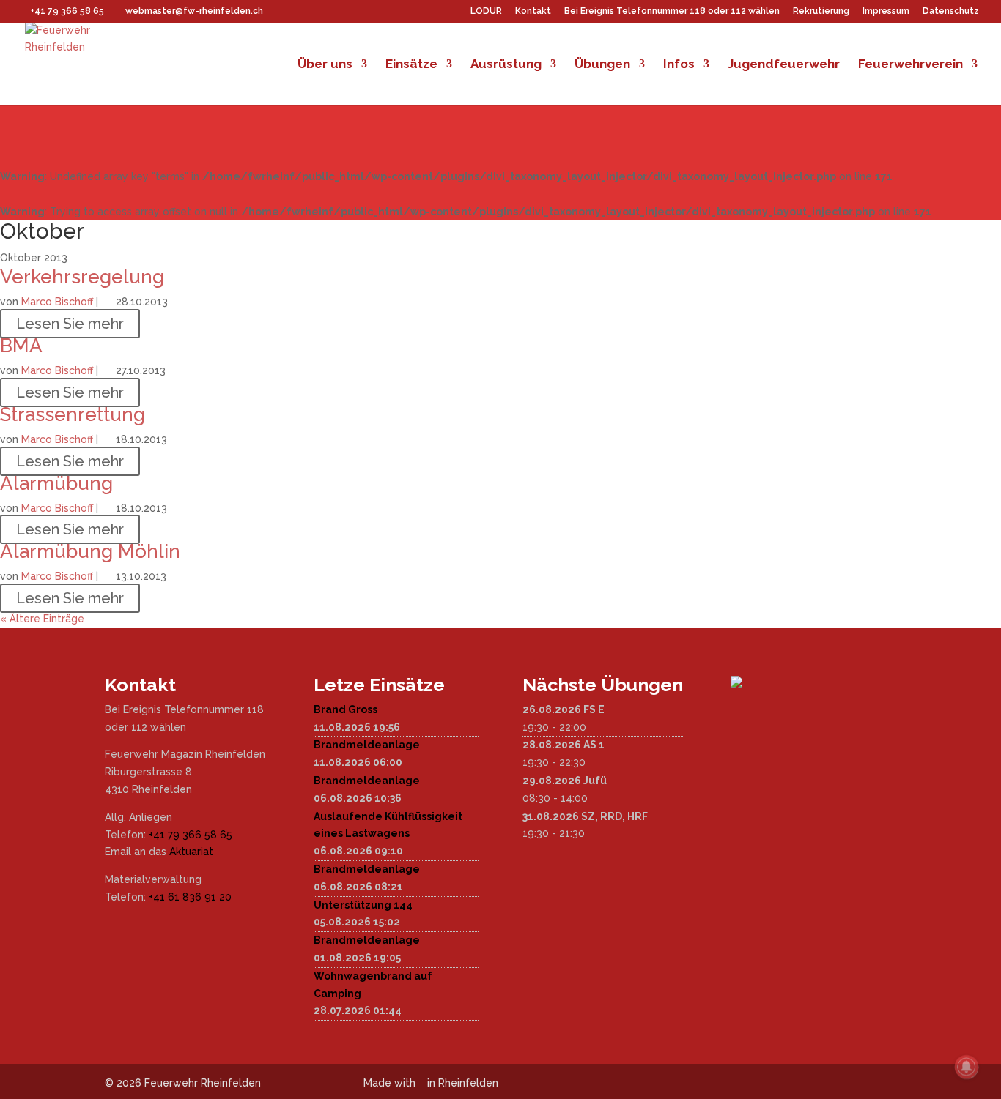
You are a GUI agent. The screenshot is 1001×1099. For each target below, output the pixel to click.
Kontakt (533, 11)
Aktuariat (191, 851)
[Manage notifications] (966, 1066)
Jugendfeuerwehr (784, 65)
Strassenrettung (72, 414)
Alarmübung (56, 483)
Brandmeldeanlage (367, 744)
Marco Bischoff (57, 302)
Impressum (886, 11)
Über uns (325, 65)
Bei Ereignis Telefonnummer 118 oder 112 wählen (672, 11)
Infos (679, 65)
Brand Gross (345, 709)
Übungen (602, 65)
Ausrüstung (506, 65)
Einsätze (411, 65)
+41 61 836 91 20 (190, 897)
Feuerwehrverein (910, 65)
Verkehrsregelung (82, 277)
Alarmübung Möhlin (90, 551)
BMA (21, 346)
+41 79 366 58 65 (190, 835)
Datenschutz (951, 11)
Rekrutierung (821, 11)
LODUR (486, 11)
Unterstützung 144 (363, 905)
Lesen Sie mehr (70, 323)
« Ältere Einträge (42, 619)
